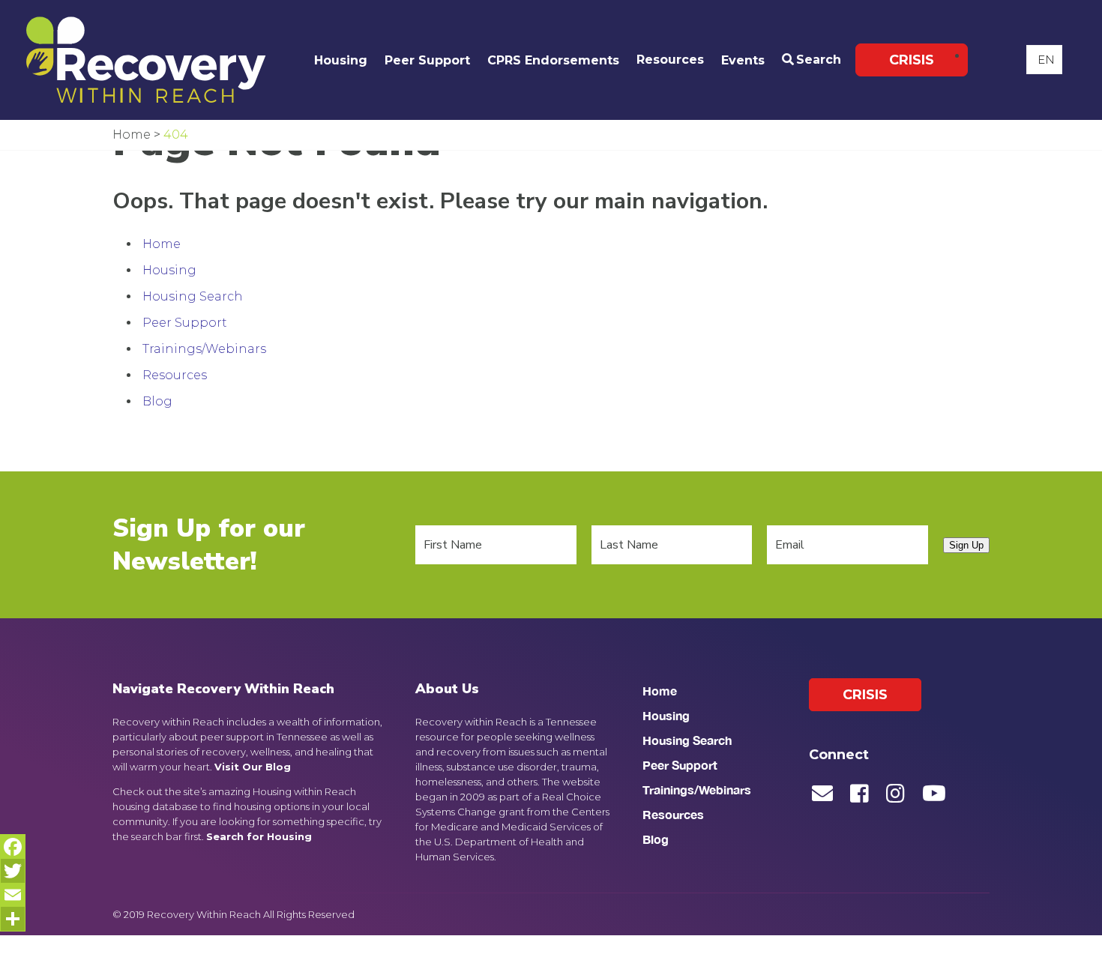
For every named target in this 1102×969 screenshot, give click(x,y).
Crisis (911, 60)
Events (743, 60)
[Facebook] (13, 847)
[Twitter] (13, 871)
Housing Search (192, 296)
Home (161, 244)
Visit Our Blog (252, 767)
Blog (157, 401)
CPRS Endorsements (553, 60)
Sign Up (966, 545)
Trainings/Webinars (204, 349)
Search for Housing (259, 836)
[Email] (13, 895)
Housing (340, 60)
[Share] (13, 919)
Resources (670, 59)
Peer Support (427, 60)
